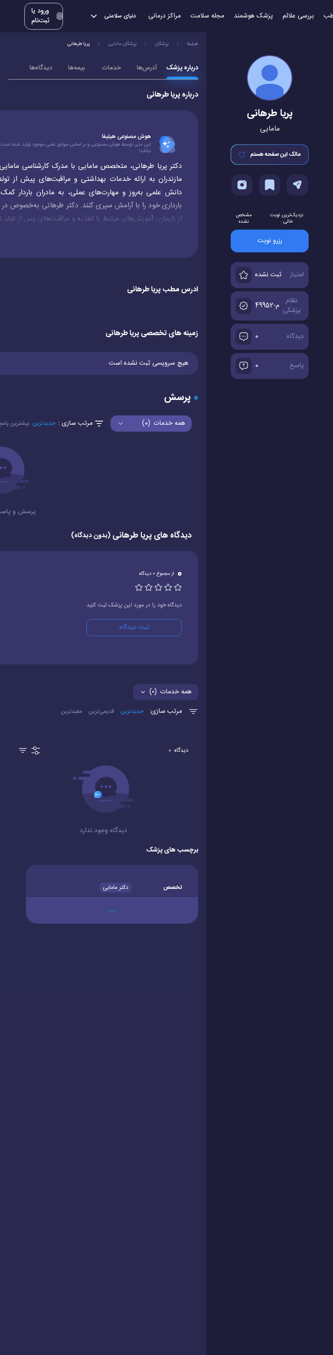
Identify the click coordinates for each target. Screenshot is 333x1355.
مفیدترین (71, 712)
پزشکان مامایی (122, 44)
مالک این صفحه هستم (275, 154)
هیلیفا (192, 44)
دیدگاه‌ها (40, 67)
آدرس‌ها (146, 67)
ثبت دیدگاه (134, 627)
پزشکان (162, 44)
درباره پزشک (182, 67)
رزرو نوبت (269, 240)
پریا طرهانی (78, 44)
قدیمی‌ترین (101, 712)
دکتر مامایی (115, 888)
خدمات (111, 67)
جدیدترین (43, 423)
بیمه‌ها (76, 67)
